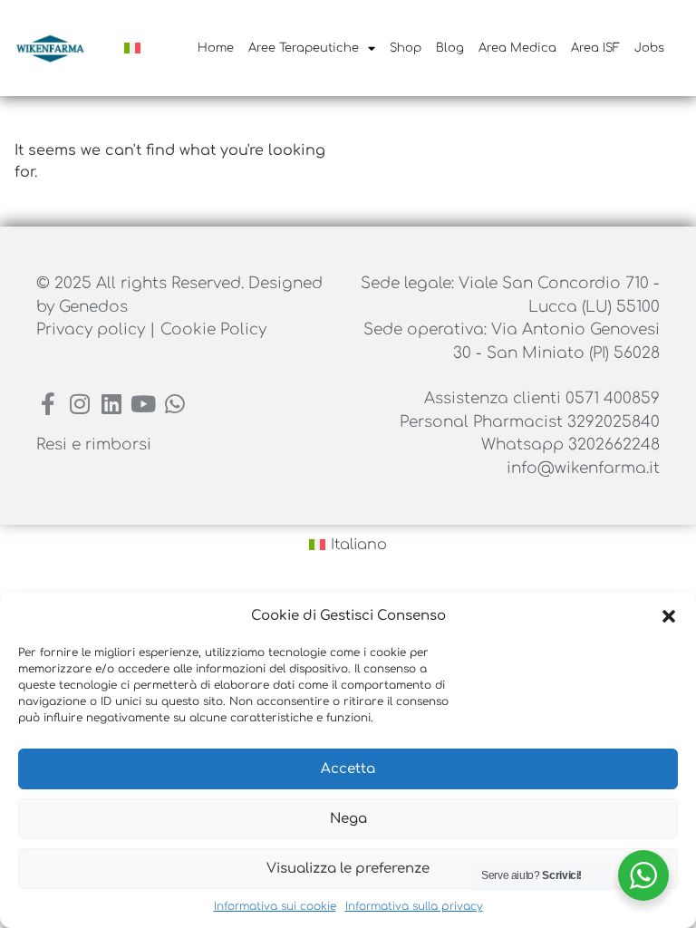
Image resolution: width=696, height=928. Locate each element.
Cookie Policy (213, 329)
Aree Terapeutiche (303, 48)
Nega (348, 818)
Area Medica (517, 48)
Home (216, 48)
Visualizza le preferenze (348, 868)
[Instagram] (79, 403)
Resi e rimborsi (93, 444)
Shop (405, 48)
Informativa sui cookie (275, 906)
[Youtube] (142, 403)
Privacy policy (93, 329)
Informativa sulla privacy (414, 906)
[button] (669, 616)
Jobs (649, 48)
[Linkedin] (111, 403)
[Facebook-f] (47, 403)
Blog (450, 48)
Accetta (348, 769)
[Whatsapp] (174, 403)
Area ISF (595, 48)
